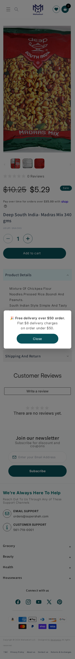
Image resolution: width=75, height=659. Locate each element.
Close (37, 339)
